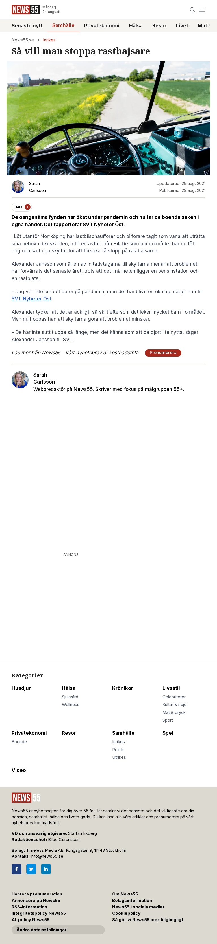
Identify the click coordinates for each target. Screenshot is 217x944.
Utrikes (119, 757)
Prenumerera (163, 352)
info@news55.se (47, 856)
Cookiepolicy (126, 913)
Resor (159, 25)
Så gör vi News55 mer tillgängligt (148, 919)
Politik (118, 749)
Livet (182, 25)
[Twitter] (31, 869)
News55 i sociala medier (138, 907)
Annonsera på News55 (36, 900)
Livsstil (171, 688)
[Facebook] (16, 869)
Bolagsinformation (132, 900)
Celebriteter (174, 696)
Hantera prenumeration (37, 894)
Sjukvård (70, 696)
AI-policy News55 (30, 919)
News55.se (23, 40)
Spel (167, 733)
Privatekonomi (102, 25)
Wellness (70, 704)
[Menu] (201, 9)
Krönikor (122, 688)
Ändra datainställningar (41, 929)
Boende (19, 741)
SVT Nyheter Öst (31, 299)
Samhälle (63, 25)
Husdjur (21, 688)
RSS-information (29, 907)
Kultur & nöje (174, 704)
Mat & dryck (174, 712)
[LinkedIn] (46, 869)
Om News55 (125, 894)
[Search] (192, 9)
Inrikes (49, 40)
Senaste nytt (27, 25)
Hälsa (136, 25)
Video (19, 770)
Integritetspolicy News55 (39, 913)
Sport (167, 720)
